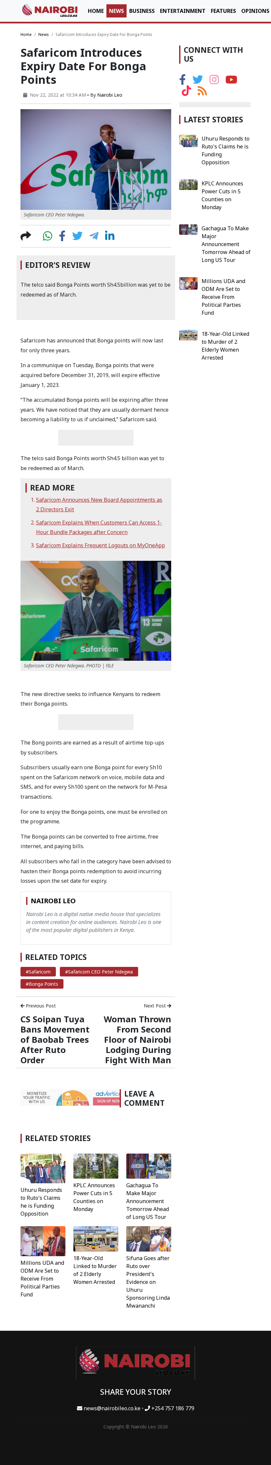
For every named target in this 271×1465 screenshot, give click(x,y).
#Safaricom (38, 972)
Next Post (155, 1006)
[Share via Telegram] (93, 237)
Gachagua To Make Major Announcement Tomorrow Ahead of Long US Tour (147, 1201)
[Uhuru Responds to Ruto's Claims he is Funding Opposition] (42, 1167)
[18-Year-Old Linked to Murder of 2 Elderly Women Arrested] (95, 1238)
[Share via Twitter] (77, 237)
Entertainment (183, 11)
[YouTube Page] (231, 81)
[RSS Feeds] (202, 92)
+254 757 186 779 (172, 1408)
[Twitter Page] (197, 81)
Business (142, 11)
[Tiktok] (186, 92)
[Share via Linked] (109, 237)
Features (223, 11)
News (116, 11)
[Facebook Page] (182, 81)
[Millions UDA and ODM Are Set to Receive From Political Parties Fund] (42, 1240)
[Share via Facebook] (62, 237)
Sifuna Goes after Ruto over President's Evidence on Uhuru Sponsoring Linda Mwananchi (148, 1282)
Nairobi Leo (109, 95)
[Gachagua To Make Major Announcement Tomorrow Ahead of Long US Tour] (148, 1165)
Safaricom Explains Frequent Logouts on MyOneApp (100, 545)
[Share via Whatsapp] (47, 237)
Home (96, 11)
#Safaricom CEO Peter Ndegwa (99, 972)
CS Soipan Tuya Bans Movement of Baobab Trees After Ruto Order (55, 1039)
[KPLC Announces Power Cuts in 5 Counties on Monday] (95, 1165)
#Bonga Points (42, 984)
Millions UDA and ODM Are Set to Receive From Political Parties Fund (42, 1278)
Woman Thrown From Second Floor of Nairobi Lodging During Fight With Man (137, 1039)
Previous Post (40, 1006)
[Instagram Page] (214, 81)
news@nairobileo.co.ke (112, 1408)
